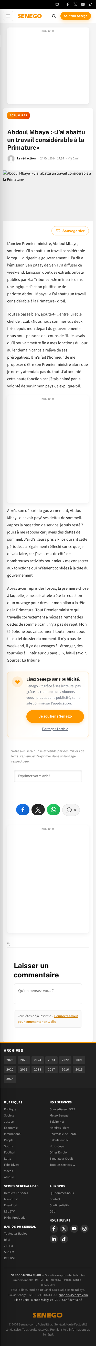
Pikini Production (15, 1217)
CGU (53, 1211)
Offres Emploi (59, 1152)
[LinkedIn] (54, 1239)
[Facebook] (67, 4)
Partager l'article (55, 729)
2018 (37, 1069)
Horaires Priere (59, 1127)
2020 (10, 1069)
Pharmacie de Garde (63, 1134)
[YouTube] (83, 4)
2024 (37, 1060)
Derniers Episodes (16, 1193)
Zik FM (8, 1246)
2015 (79, 1069)
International (12, 1134)
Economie (11, 1127)
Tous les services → (63, 1164)
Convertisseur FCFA (62, 1109)
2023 (51, 1060)
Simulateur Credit (61, 1158)
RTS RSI (9, 1258)
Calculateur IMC (60, 1140)
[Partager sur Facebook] (22, 809)
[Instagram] (84, 1229)
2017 (51, 1069)
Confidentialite (59, 1205)
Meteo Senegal (59, 1115)
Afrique (9, 1177)
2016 (65, 1069)
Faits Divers (11, 1164)
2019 (23, 1069)
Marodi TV (10, 1199)
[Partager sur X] (38, 809)
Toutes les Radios (15, 1233)
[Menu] (8, 16)
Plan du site (21, 1300)
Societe (9, 1115)
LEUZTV (9, 1211)
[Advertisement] (48, 67)
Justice (9, 1121)
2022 (65, 1060)
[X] (64, 1229)
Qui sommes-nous (62, 1193)
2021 (79, 1060)
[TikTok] (90, 4)
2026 (10, 1060)
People (8, 1140)
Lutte (7, 1158)
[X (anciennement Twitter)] (75, 4)
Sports (8, 1146)
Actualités (18, 115)
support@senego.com (73, 1295)
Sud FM (9, 1252)
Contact (55, 1199)
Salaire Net (57, 1121)
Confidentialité (72, 1300)
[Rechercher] (54, 16)
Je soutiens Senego (55, 716)
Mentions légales (42, 1300)
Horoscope (57, 1146)
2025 (23, 1060)
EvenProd (10, 1205)
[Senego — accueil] (30, 16)
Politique (10, 1109)
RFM (7, 1239)
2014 (10, 1078)
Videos (8, 1171)
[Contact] (57, 4)
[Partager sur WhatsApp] (53, 809)
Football (9, 1152)
